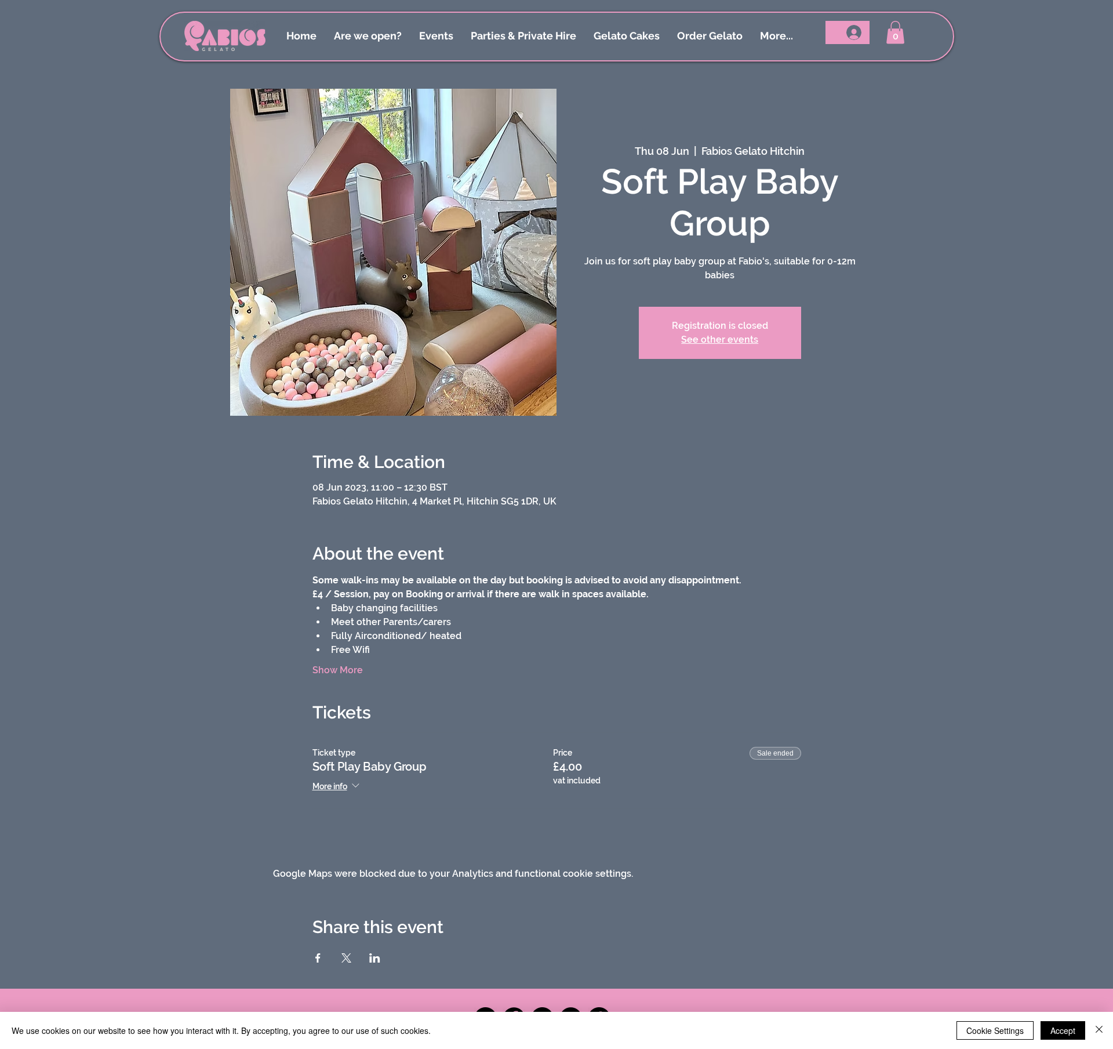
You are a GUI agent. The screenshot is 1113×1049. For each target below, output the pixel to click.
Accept (1062, 1030)
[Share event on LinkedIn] (374, 958)
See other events (719, 339)
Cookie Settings (995, 1030)
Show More (337, 670)
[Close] (1099, 1030)
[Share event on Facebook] (317, 958)
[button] (895, 32)
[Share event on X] (346, 958)
